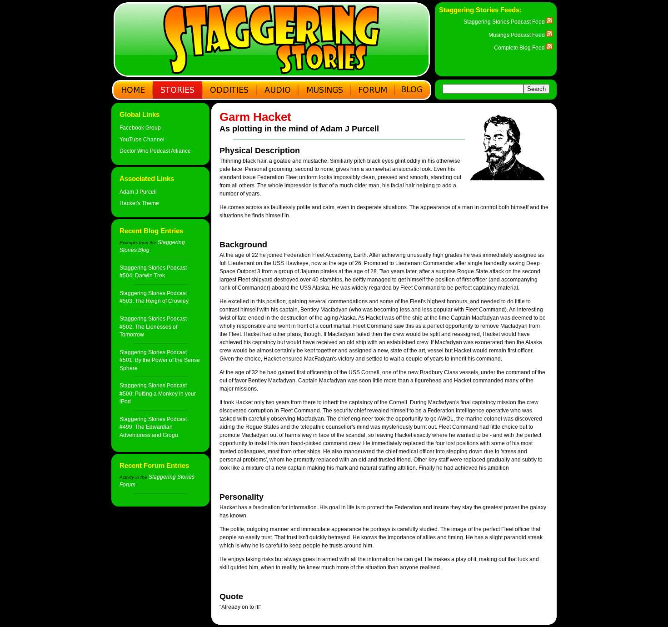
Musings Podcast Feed (517, 35)
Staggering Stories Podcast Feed (505, 22)
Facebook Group (140, 127)
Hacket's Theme (139, 203)
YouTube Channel (142, 139)
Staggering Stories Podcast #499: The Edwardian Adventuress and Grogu (153, 427)
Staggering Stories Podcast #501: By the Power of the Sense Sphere (160, 360)
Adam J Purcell (138, 192)
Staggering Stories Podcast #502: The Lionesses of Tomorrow (153, 326)
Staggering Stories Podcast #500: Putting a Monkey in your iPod (158, 393)
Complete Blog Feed (520, 47)
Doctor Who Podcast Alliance (155, 151)
